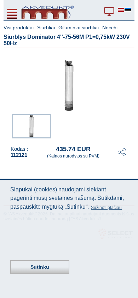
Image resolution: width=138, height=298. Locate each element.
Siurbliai (46, 27)
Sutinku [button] (39, 267)
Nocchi (109, 27)
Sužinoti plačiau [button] (106, 207)
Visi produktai (19, 27)
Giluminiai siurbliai (78, 27)
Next (129, 125)
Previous (8, 125)
